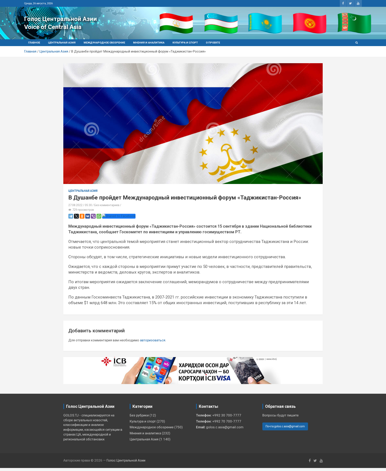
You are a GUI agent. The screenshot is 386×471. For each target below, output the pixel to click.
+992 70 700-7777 (226, 421)
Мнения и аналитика (148, 42)
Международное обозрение (104, 42)
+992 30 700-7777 (226, 415)
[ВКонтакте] (87, 216)
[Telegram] (70, 216)
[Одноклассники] (82, 216)
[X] (76, 216)
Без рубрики (139, 415)
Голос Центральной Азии (60, 18)
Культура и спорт (185, 42)
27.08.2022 (75, 205)
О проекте (213, 42)
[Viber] (93, 216)
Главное (34, 42)
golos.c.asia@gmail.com (224, 427)
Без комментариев (106, 205)
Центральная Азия (62, 42)
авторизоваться (152, 340)
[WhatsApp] (98, 216)
